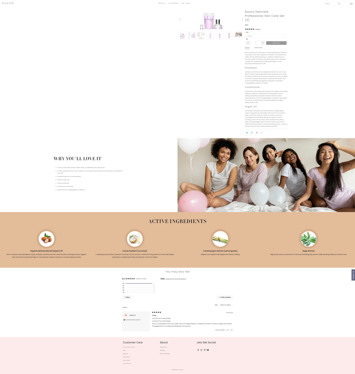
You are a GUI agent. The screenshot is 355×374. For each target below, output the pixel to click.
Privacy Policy (126, 360)
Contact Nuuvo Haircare (129, 347)
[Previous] (179, 19)
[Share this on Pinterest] (257, 133)
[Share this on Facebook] (252, 133)
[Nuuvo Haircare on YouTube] (208, 350)
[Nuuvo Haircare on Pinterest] (204, 350)
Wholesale (162, 350)
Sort (216, 305)
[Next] (241, 19)
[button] (162, 3)
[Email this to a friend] (262, 133)
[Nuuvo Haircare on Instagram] (201, 350)
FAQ (124, 350)
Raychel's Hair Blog (165, 353)
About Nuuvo (163, 347)
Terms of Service (127, 363)
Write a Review (227, 297)
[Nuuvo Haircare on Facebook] (198, 350)
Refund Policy (126, 357)
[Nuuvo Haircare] (8, 3)
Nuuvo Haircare (179, 369)
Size (247, 32)
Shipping (125, 353)
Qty (247, 39)
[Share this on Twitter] (247, 133)
